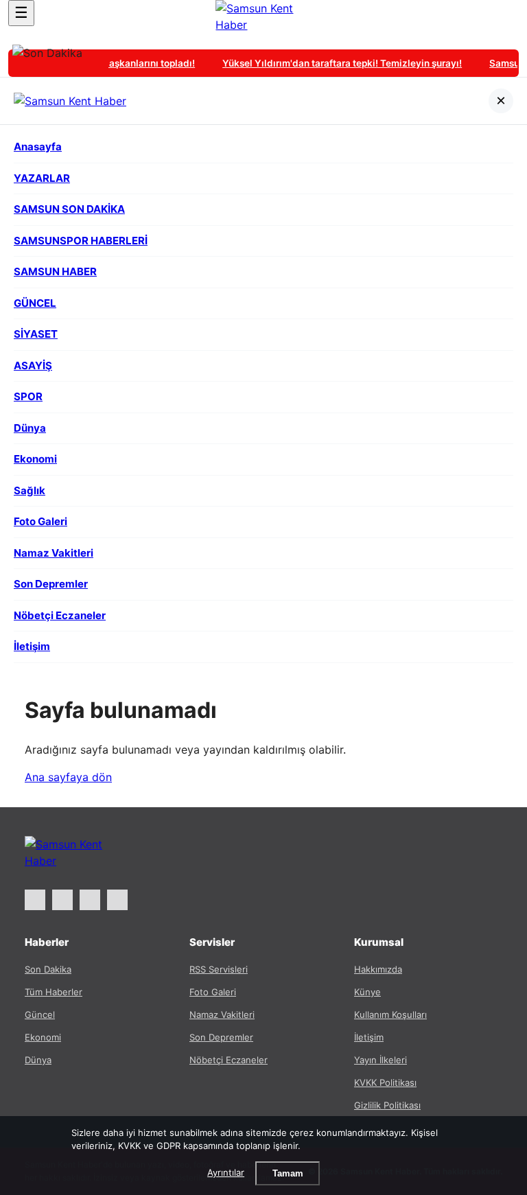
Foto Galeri (212, 991)
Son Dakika (48, 969)
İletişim (369, 1037)
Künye (367, 991)
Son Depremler (221, 1037)
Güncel (40, 1014)
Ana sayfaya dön (68, 777)
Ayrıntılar (225, 1172)
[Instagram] (62, 900)
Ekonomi (43, 1037)
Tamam (287, 1173)
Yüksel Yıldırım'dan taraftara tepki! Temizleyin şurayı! (338, 63)
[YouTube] (117, 900)
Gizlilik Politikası (387, 1105)
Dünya (38, 1059)
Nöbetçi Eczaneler (228, 1059)
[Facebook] (90, 900)
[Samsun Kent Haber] (263, 19)
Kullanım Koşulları (390, 1014)
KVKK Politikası (385, 1082)
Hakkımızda (378, 969)
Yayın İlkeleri (380, 1059)
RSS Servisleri (218, 969)
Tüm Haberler (53, 991)
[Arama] (506, 13)
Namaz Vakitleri (222, 1014)
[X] (35, 900)
